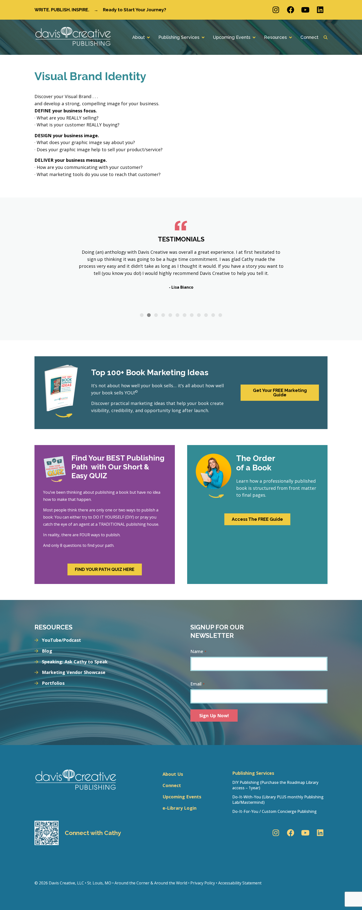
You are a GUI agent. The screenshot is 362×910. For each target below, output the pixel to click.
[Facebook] (290, 9)
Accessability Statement (240, 883)
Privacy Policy (202, 883)
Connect (172, 785)
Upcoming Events (182, 797)
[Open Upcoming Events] (254, 37)
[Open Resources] (290, 37)
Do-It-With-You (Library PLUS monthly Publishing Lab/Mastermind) (278, 799)
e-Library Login (180, 808)
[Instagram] (275, 9)
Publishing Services (253, 773)
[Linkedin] (320, 9)
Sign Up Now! (214, 715)
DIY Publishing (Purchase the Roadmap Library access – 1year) (275, 785)
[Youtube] (305, 9)
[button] (142, 315)
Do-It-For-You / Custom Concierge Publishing (274, 811)
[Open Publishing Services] (203, 37)
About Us (173, 774)
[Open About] (148, 37)
